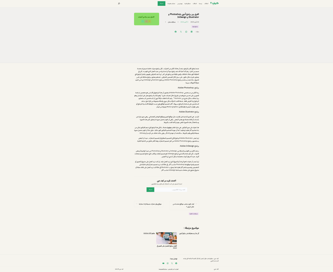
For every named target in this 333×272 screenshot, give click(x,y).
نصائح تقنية (195, 27)
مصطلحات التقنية (194, 214)
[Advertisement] (166, 48)
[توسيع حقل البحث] (118, 3)
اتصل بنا (176, 269)
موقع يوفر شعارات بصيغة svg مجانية (150, 204)
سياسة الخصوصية (163, 269)
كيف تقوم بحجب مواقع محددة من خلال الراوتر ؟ (183, 205)
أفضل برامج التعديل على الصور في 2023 (167, 247)
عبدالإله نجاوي (172, 22)
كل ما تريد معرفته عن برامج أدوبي (189, 233)
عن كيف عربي (171, 269)
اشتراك (161, 3)
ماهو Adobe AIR (149, 233)
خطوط (169, 127)
